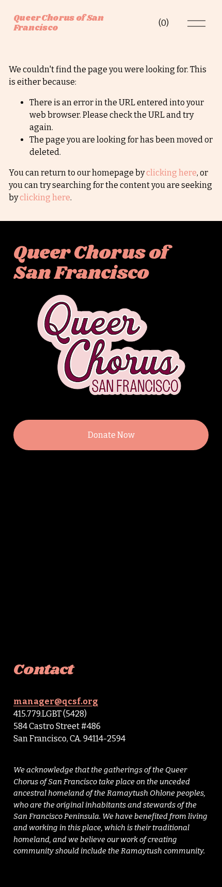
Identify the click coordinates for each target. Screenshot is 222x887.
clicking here (171, 173)
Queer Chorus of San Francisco (58, 23)
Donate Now (111, 435)
